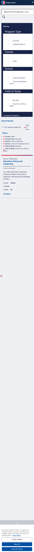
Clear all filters (27, 127)
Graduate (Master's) (19, 44)
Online (15, 61)
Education (16, 100)
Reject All (17, 544)
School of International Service (17, 82)
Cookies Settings (17, 539)
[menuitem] (18, 41)
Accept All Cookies (17, 549)
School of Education (19, 78)
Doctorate (16, 41)
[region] (17, 538)
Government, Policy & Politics (17, 105)
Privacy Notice (16, 535)
